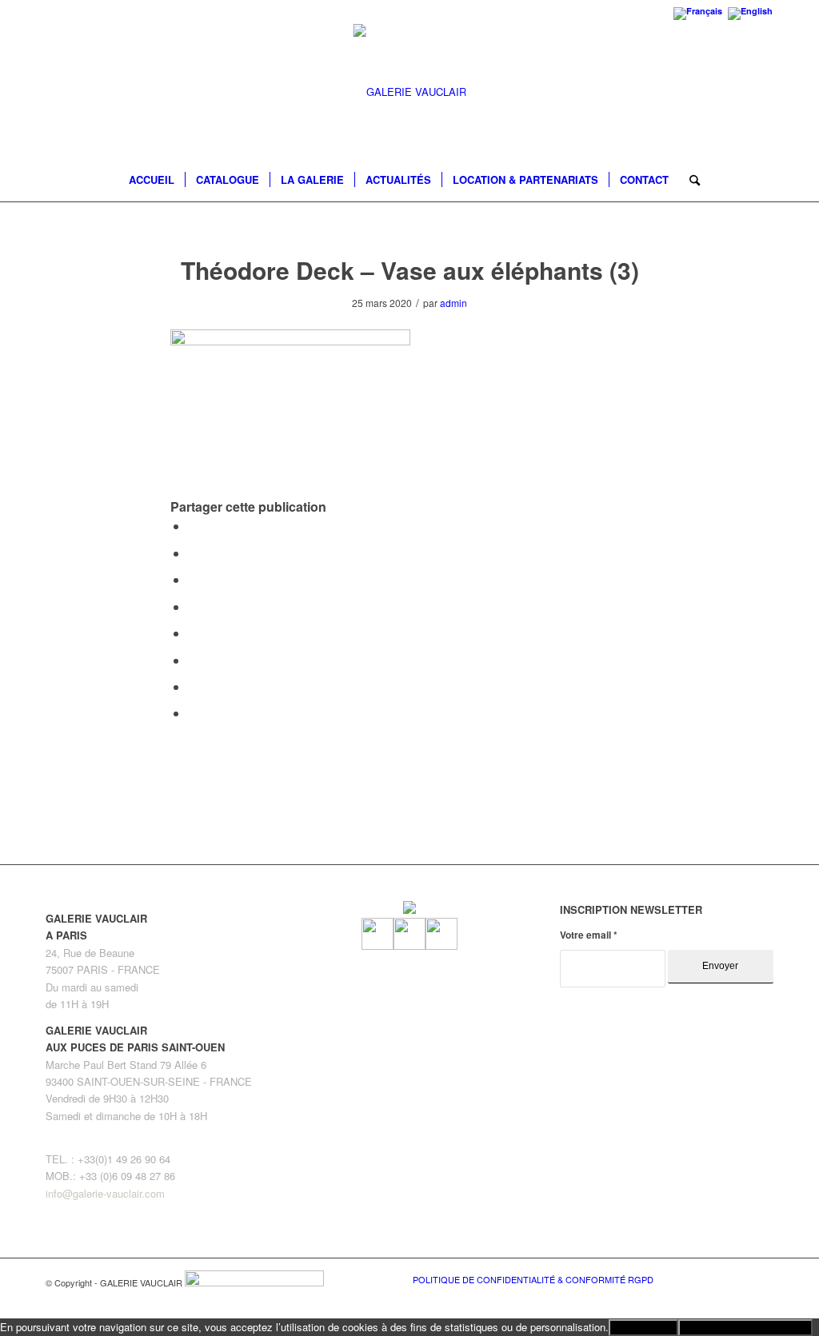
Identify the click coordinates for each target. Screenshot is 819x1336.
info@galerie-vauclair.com (105, 1193)
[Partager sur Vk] (193, 660)
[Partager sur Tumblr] (193, 632)
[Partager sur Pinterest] (193, 579)
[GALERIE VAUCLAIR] (410, 92)
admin (453, 302)
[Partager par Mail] (193, 712)
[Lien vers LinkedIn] (761, 1278)
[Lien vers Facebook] (713, 1278)
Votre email (588, 935)
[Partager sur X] (193, 552)
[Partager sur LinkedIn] (193, 606)
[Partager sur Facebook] (193, 525)
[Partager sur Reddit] (193, 686)
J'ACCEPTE (643, 1328)
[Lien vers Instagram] (737, 1278)
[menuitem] (151, 180)
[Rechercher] (689, 180)
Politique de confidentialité (745, 1328)
